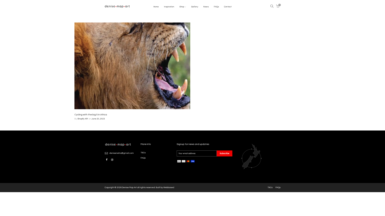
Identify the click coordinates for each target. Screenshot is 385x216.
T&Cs (143, 153)
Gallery (194, 7)
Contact (228, 7)
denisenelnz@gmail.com (121, 153)
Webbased (168, 187)
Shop (181, 7)
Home (156, 7)
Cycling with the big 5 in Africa (90, 114)
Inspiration (169, 7)
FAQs (216, 7)
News (206, 7)
